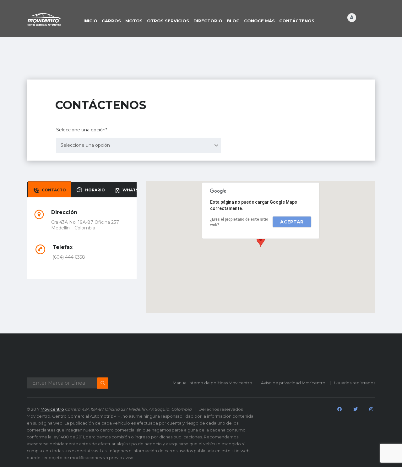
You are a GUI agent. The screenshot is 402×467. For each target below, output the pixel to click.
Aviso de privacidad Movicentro (293, 382)
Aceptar (291, 222)
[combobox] (138, 145)
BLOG (233, 20)
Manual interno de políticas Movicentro (212, 382)
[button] (261, 241)
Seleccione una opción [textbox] (85, 145)
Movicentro (52, 409)
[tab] (49, 189)
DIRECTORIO (207, 20)
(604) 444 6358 (68, 257)
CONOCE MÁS (259, 20)
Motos (134, 20)
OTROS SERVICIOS (168, 20)
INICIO (90, 20)
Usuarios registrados (354, 382)
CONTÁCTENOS (296, 20)
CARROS (111, 20)
